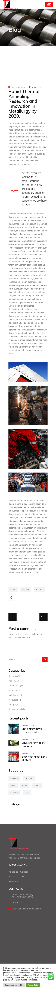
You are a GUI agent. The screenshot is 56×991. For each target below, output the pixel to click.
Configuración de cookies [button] (14, 985)
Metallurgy (37, 87)
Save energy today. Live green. (33, 744)
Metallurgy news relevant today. (31, 730)
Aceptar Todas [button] (33, 985)
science (25, 589)
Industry (12, 681)
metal (13, 589)
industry (29, 778)
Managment (14, 685)
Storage (11, 704)
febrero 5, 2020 (18, 87)
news (24, 785)
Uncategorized (15, 709)
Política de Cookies (17, 876)
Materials (12, 690)
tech (27, 793)
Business (12, 676)
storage (39, 589)
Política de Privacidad (18, 872)
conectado (33, 634)
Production (13, 700)
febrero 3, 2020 (27, 725)
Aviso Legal (13, 881)
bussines (14, 778)
